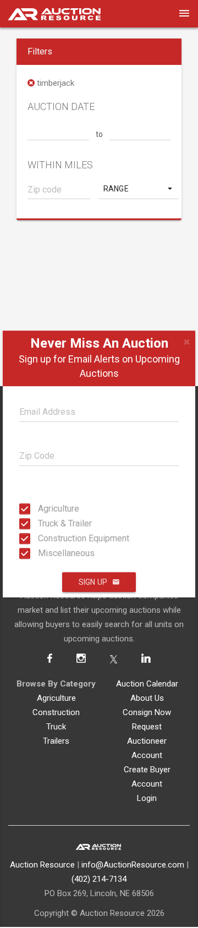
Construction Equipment (41, 538)
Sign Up (93, 582)
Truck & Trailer (41, 523)
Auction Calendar (147, 684)
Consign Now (147, 712)
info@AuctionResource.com (132, 865)
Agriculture (41, 508)
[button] (139, 189)
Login (147, 798)
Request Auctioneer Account (147, 741)
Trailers (56, 741)
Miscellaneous (41, 553)
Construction (56, 712)
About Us (147, 698)
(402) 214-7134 (99, 879)
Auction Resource (42, 865)
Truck (56, 727)
